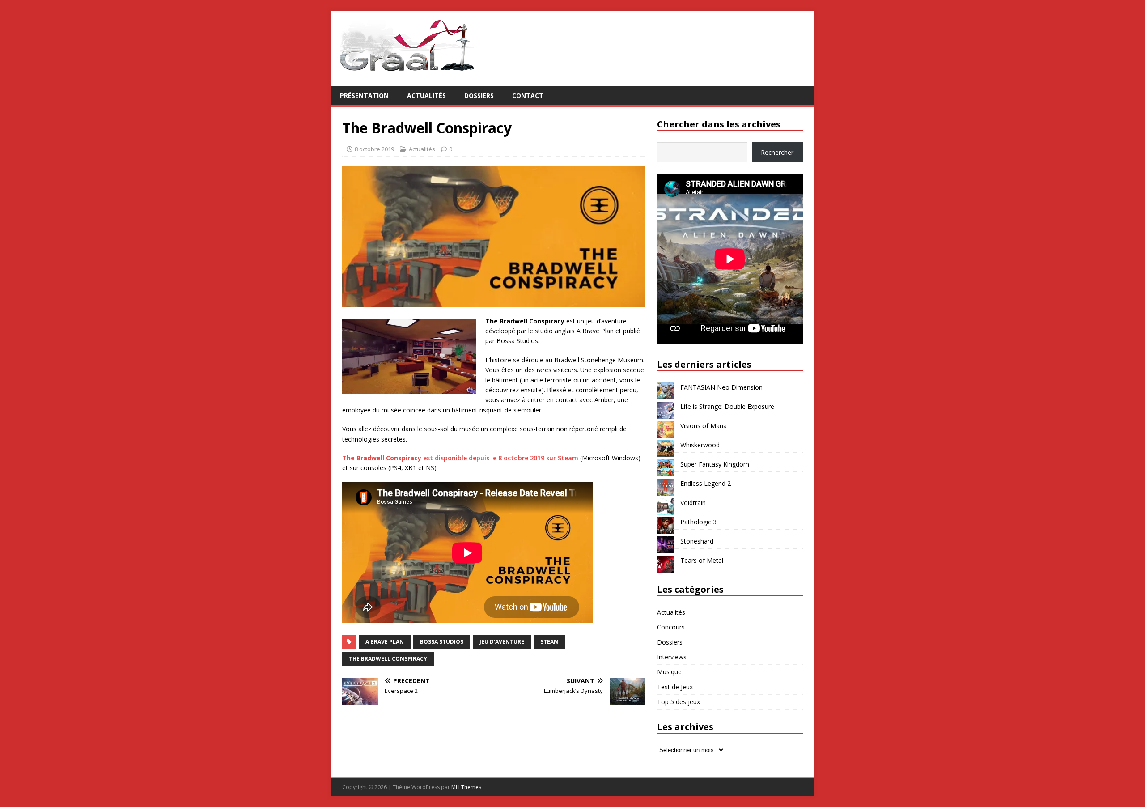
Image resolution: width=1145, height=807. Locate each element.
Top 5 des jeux (678, 701)
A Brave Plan (384, 642)
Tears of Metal (701, 560)
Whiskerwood (700, 445)
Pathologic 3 (698, 522)
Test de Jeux (675, 687)
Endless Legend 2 (705, 483)
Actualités (426, 95)
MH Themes (466, 787)
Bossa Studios (441, 642)
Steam (549, 642)
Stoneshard (696, 541)
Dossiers (479, 95)
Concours (671, 627)
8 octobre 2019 (374, 149)
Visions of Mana (703, 425)
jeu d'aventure (501, 642)
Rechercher (777, 152)
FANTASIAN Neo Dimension (721, 387)
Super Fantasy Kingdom (714, 464)
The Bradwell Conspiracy (388, 659)
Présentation (364, 95)
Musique (669, 671)
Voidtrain (693, 502)
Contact (527, 95)
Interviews (672, 657)
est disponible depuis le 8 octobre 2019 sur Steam (460, 458)
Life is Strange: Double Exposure (727, 406)
